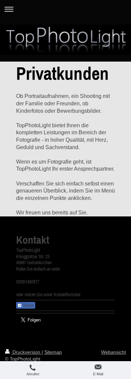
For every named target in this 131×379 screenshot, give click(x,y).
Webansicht (113, 352)
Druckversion (26, 352)
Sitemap (53, 352)
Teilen (28, 305)
